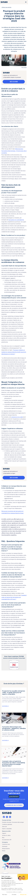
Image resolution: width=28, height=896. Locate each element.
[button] (26, 2)
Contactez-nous (6, 844)
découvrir (14, 82)
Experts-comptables (7, 829)
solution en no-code (17, 417)
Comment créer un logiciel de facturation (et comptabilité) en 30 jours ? (14, 597)
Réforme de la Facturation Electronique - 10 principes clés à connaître (13, 151)
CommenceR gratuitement (14, 805)
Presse (3, 851)
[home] (4, 2)
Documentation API (6, 840)
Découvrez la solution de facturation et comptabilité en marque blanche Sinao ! (12, 512)
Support (4, 833)
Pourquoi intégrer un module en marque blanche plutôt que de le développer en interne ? (13, 352)
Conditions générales (7, 824)
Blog (3, 837)
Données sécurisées (6, 822)
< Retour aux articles (6, 7)
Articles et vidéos (6, 835)
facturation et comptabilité (16, 220)
